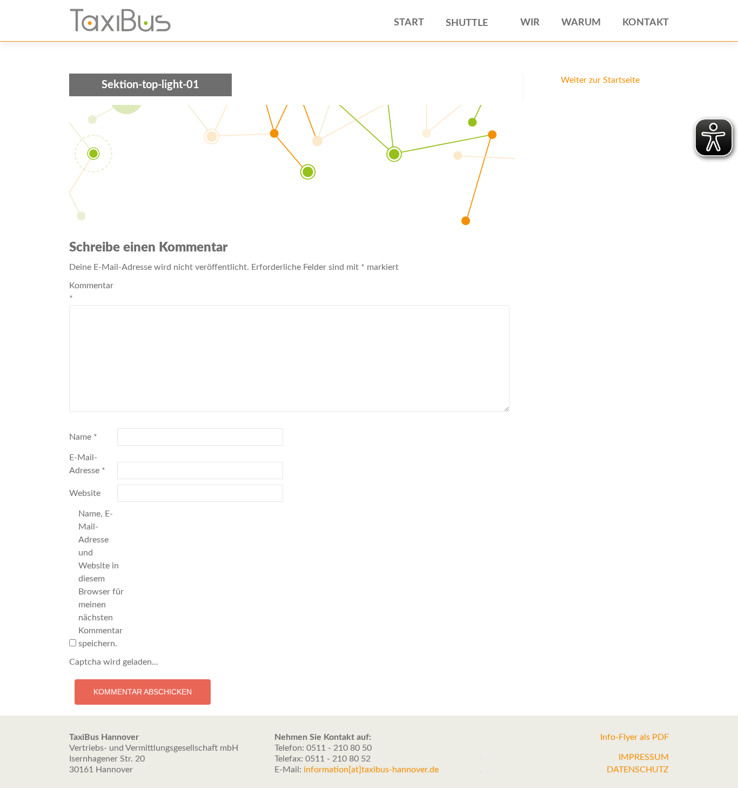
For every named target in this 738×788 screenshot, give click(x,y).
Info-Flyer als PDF (634, 737)
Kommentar (91, 292)
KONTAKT (645, 23)
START (409, 23)
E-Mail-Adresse (87, 464)
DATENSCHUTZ (638, 769)
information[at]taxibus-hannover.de (371, 769)
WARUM (581, 23)
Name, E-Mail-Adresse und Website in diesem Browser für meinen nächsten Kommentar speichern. (101, 578)
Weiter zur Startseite (600, 80)
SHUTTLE (467, 23)
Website (84, 493)
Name (83, 437)
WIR (530, 23)
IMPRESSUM (644, 757)
